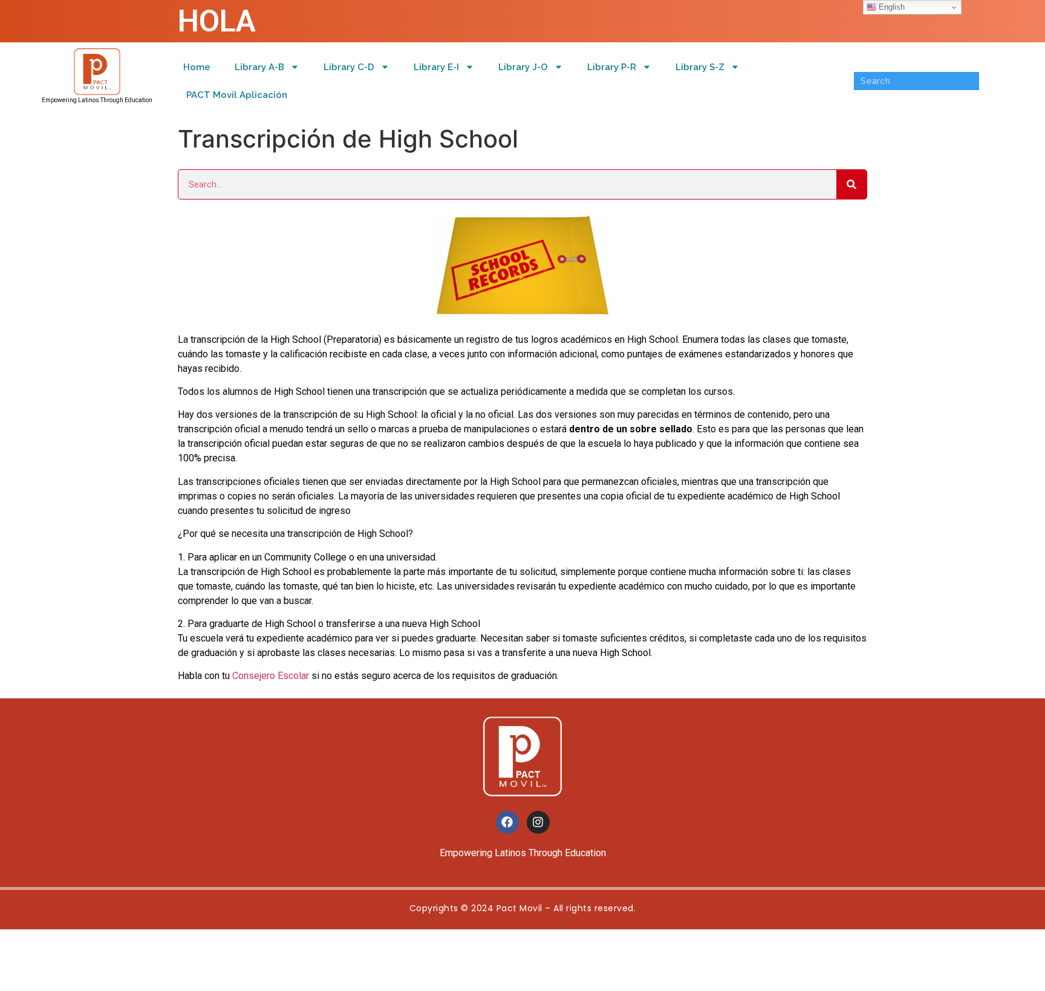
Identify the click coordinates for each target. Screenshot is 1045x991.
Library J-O (523, 67)
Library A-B (259, 67)
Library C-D (349, 67)
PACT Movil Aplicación (236, 94)
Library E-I (436, 67)
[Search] (851, 184)
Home (196, 67)
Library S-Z (700, 67)
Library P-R (611, 67)
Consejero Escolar (270, 675)
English (890, 6)
